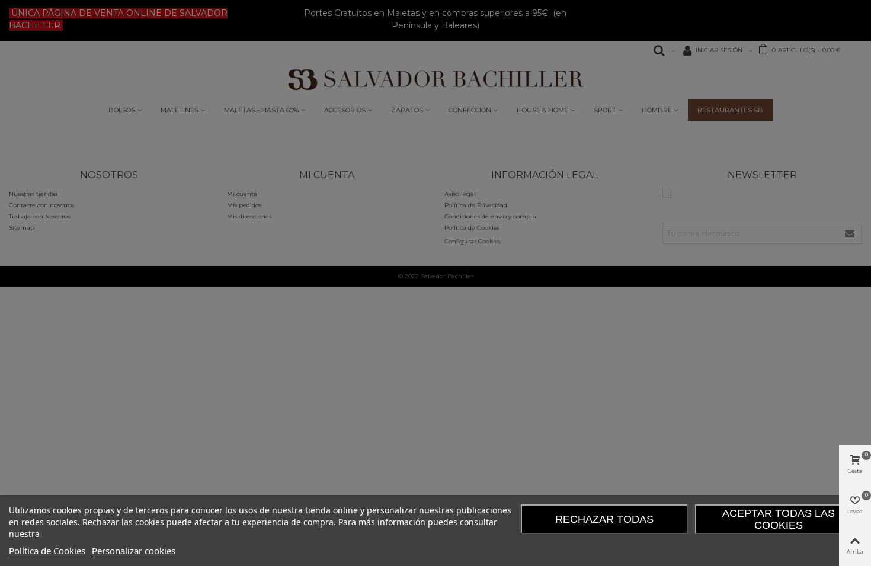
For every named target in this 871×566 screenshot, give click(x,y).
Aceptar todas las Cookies (778, 519)
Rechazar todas (604, 519)
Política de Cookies (47, 551)
